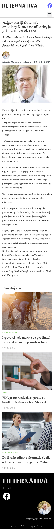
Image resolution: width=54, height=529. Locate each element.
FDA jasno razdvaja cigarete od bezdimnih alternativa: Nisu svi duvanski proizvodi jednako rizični (26, 402)
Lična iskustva (9, 333)
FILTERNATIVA (19, 5)
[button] (49, 14)
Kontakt (8, 488)
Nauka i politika (10, 453)
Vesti (4, 393)
